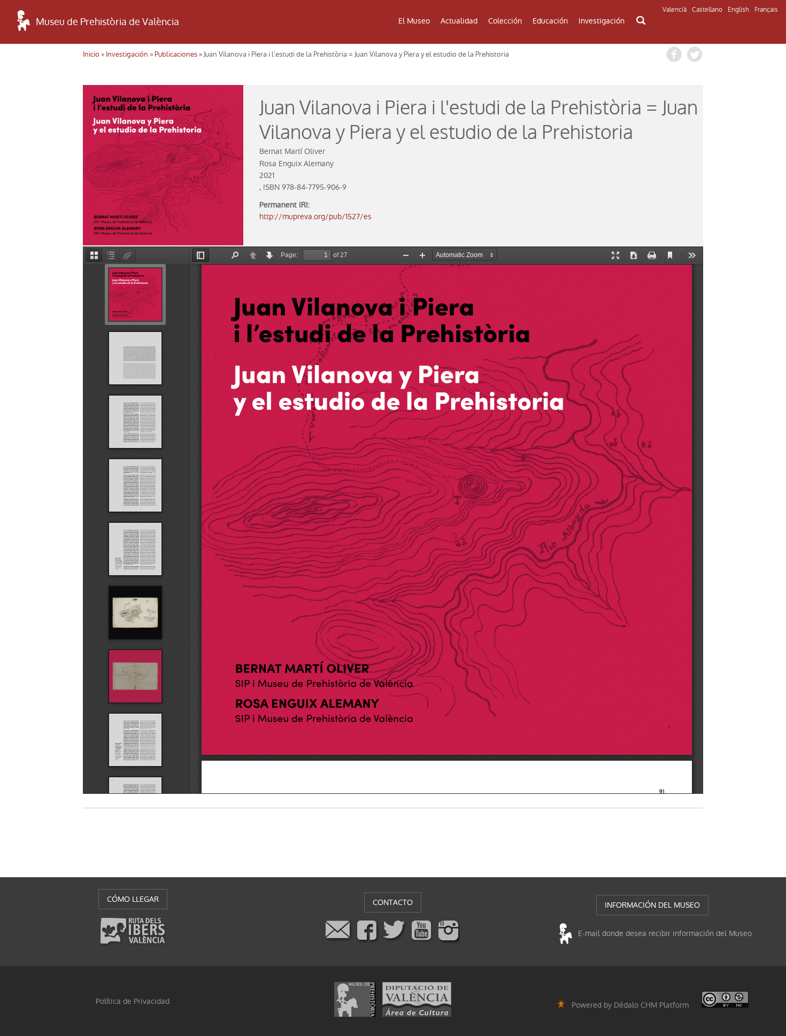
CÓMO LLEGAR (133, 899)
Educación (550, 21)
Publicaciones (176, 54)
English (738, 9)
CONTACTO (393, 902)
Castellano (707, 9)
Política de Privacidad (132, 1001)
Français (766, 9)
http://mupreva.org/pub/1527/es (315, 216)
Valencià (674, 9)
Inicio (91, 54)
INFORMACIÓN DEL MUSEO (652, 905)
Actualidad (459, 21)
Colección (505, 21)
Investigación (602, 21)
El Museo (414, 21)
